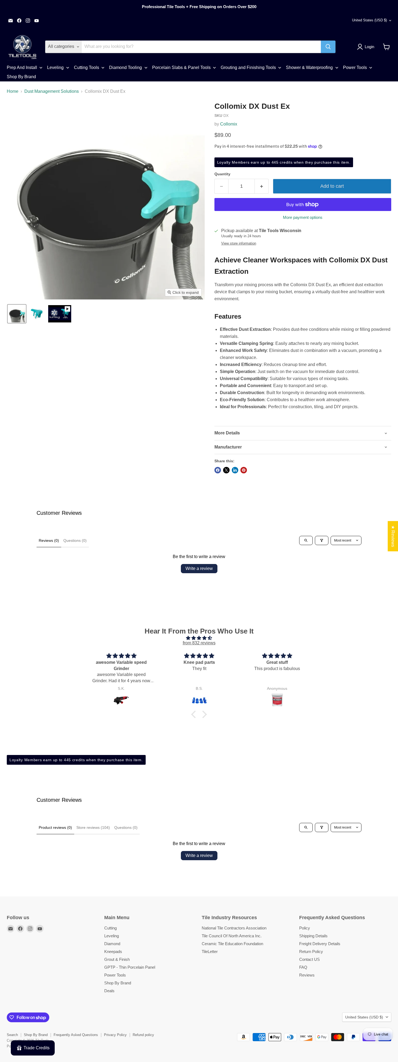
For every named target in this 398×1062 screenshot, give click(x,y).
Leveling (111, 936)
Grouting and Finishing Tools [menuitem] (248, 67)
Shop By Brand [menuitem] (21, 76)
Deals (109, 990)
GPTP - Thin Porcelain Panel (129, 967)
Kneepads (113, 951)
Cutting (110, 928)
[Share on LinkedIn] (235, 470)
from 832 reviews (199, 643)
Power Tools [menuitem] (355, 67)
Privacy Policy (115, 1035)
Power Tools (115, 975)
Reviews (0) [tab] (49, 540)
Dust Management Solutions (51, 91)
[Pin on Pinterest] (243, 470)
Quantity (222, 174)
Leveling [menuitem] (55, 67)
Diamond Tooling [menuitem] (125, 67)
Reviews (307, 975)
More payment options (302, 217)
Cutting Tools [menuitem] (86, 67)
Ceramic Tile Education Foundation (232, 943)
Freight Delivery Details (319, 943)
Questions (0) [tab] (75, 540)
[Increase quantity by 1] (262, 186)
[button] (366, 47)
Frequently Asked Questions (76, 1035)
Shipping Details (313, 936)
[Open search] (306, 540)
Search (12, 1035)
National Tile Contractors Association (234, 928)
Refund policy (143, 1035)
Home (12, 91)
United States (369, 20)
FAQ (303, 967)
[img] (199, 638)
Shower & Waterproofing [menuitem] (309, 67)
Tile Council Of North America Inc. (232, 936)
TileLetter (210, 951)
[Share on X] (226, 470)
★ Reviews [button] (393, 536)
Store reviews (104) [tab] (93, 827)
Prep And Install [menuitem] (22, 67)
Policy (304, 928)
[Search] (328, 47)
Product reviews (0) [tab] (55, 827)
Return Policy (311, 951)
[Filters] (321, 540)
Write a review (199, 568)
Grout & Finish (117, 959)
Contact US (309, 959)
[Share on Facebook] (217, 470)
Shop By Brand (117, 983)
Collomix (228, 124)
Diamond (112, 943)
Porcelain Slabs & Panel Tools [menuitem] (181, 67)
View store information (238, 243)
